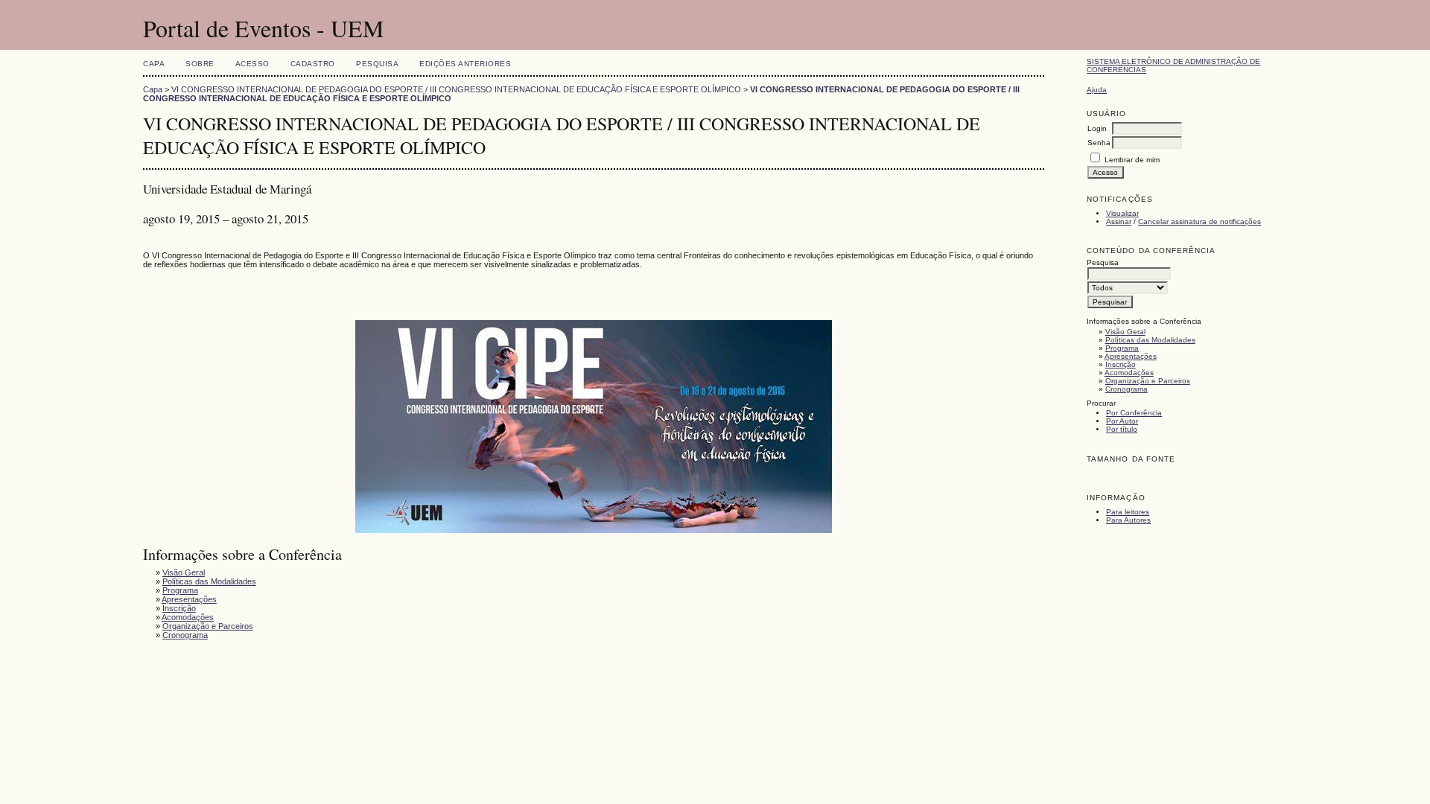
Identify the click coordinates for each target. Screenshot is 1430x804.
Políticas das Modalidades (1150, 340)
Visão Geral (1125, 332)
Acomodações (1129, 372)
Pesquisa (377, 64)
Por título (1121, 429)
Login (1097, 128)
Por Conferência (1134, 413)
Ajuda (1097, 90)
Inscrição (1120, 364)
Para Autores (1128, 520)
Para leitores (1127, 512)
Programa (1122, 348)
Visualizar (1122, 213)
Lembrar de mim (1132, 160)
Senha (1098, 142)
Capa (154, 64)
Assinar (1118, 221)
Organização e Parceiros (1147, 381)
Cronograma (1126, 389)
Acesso (252, 64)
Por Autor (1122, 421)
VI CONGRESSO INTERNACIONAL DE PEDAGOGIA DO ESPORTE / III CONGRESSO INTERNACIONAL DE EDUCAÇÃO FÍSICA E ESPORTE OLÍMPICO (456, 89)
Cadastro (312, 64)
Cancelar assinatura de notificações (1199, 221)
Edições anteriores (465, 64)
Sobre (199, 64)
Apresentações (1131, 356)
